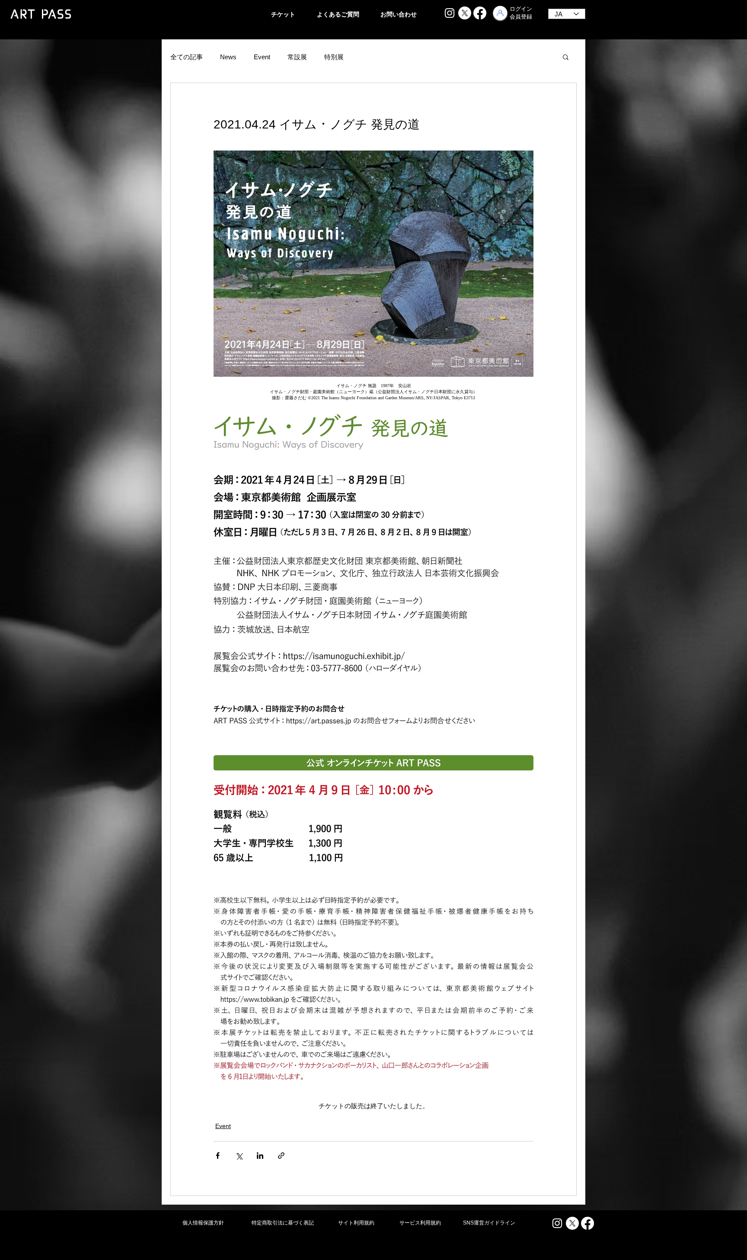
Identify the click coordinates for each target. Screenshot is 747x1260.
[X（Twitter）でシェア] (239, 1155)
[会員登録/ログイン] (500, 13)
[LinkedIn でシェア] (260, 1155)
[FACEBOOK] (479, 12)
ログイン (521, 9)
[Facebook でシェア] (218, 1155)
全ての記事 (186, 57)
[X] (464, 12)
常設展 (297, 57)
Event (262, 57)
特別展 (334, 57)
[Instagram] (449, 12)
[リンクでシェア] (281, 1155)
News (228, 57)
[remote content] (373, 392)
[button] (566, 56)
